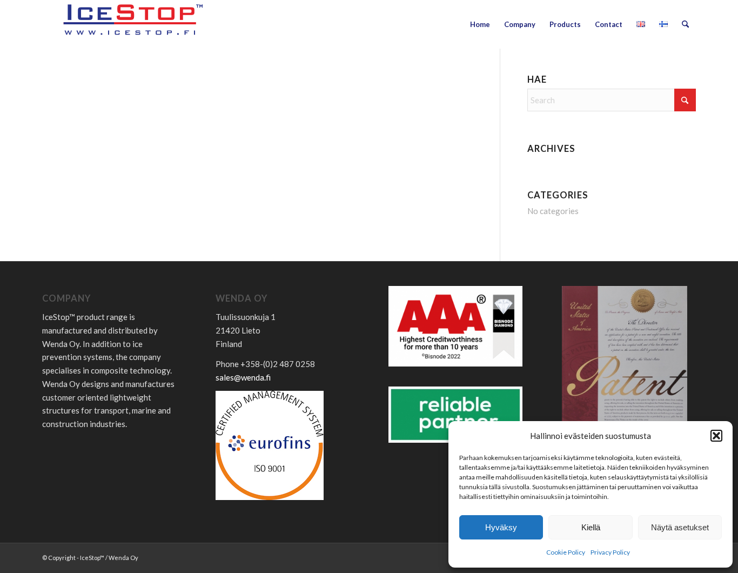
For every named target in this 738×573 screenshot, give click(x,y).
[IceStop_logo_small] (134, 24)
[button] (716, 435)
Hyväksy (501, 527)
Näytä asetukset (680, 527)
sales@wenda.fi (243, 377)
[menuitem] (480, 24)
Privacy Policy (610, 552)
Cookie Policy (565, 552)
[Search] (685, 24)
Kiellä (590, 527)
